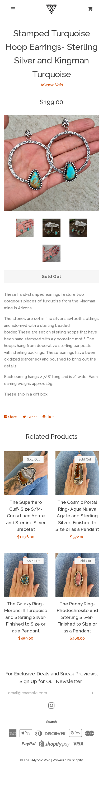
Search (51, 722)
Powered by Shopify (68, 760)
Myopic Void (52, 85)
